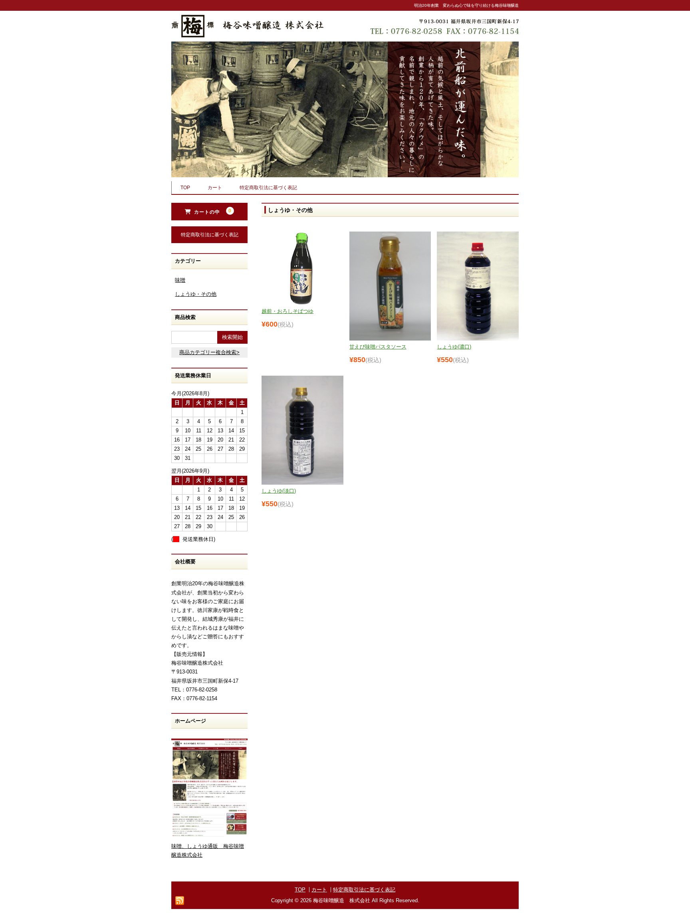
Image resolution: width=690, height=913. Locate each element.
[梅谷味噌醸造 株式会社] (247, 30)
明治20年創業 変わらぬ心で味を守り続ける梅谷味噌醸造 (466, 5)
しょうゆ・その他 (195, 294)
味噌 (180, 280)
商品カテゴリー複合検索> (209, 352)
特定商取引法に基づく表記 (268, 187)
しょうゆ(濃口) (454, 347)
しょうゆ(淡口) (279, 491)
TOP (185, 187)
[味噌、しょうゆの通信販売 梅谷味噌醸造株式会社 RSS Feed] (179, 900)
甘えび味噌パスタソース (377, 347)
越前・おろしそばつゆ (287, 311)
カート (215, 187)
